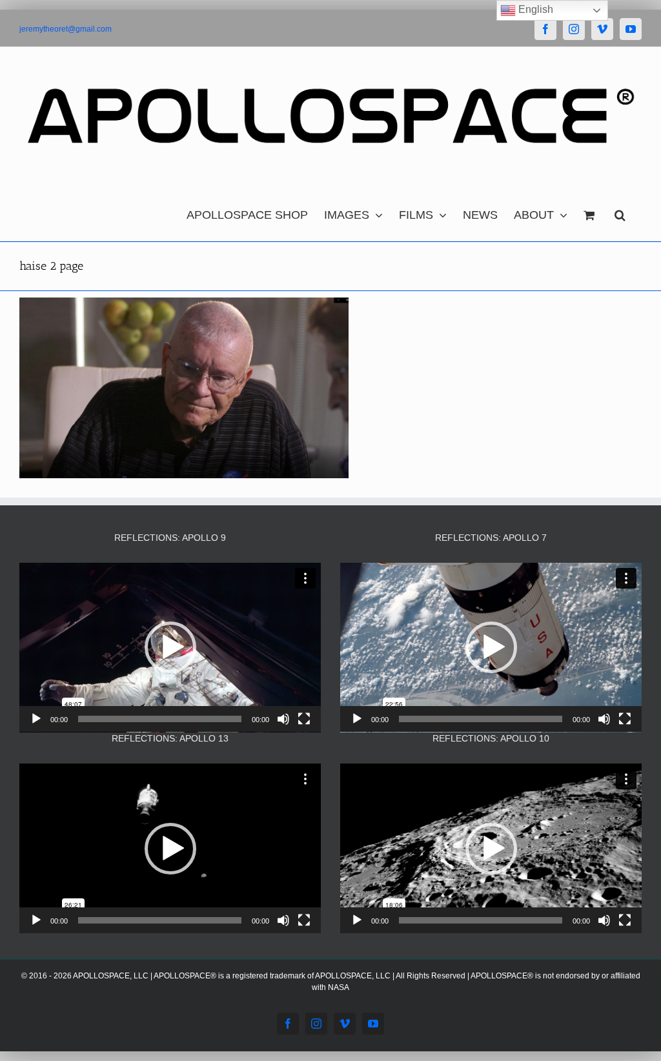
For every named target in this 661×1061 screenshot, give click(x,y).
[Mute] (283, 718)
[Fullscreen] (304, 718)
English (534, 9)
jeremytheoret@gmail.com (65, 29)
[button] (620, 212)
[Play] (36, 718)
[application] (170, 648)
